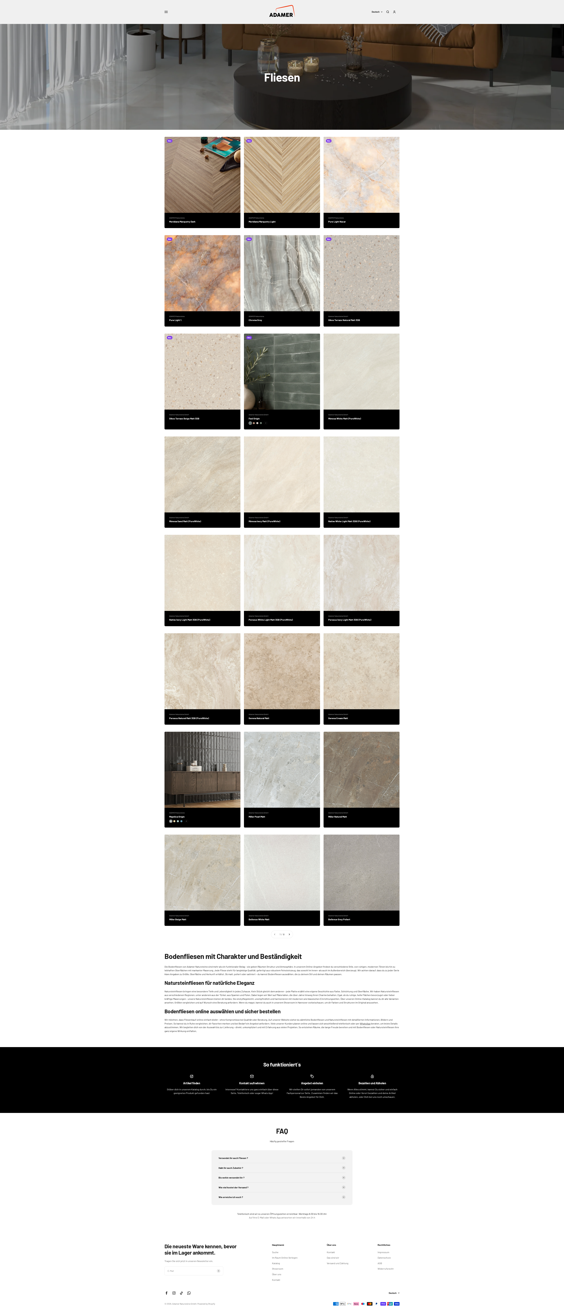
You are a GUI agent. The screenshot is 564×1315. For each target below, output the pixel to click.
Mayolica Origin (177, 816)
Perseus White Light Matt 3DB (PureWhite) (271, 619)
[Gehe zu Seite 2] (289, 934)
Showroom (277, 1268)
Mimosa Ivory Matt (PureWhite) (264, 521)
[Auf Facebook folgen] (166, 1293)
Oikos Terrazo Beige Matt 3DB (184, 418)
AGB (380, 1263)
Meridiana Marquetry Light (262, 221)
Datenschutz (384, 1257)
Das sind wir (333, 1257)
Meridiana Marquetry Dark (182, 221)
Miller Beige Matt (177, 919)
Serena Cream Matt (338, 718)
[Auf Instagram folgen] (174, 1293)
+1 (265, 423)
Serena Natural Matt (259, 718)
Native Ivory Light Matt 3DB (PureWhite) (189, 619)
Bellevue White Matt (259, 919)
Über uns (276, 1274)
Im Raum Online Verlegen (285, 1257)
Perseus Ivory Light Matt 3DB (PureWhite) (349, 619)
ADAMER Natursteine (177, 218)
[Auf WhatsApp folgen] (189, 1293)
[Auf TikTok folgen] (181, 1293)
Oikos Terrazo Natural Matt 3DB (344, 320)
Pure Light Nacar (337, 221)
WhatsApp (365, 1023)
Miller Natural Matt (337, 816)
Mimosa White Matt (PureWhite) (344, 418)
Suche (275, 1252)
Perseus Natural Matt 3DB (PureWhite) (189, 718)
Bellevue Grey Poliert (339, 919)
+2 (186, 821)
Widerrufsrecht (386, 1268)
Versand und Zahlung (337, 1263)
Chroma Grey (255, 320)
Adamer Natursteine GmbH (338, 316)
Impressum (383, 1252)
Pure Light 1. (175, 320)
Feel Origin (254, 418)
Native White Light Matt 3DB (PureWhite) (349, 521)
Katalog (276, 1263)
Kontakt (276, 1279)
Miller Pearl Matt (257, 816)
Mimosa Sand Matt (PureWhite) (185, 521)
